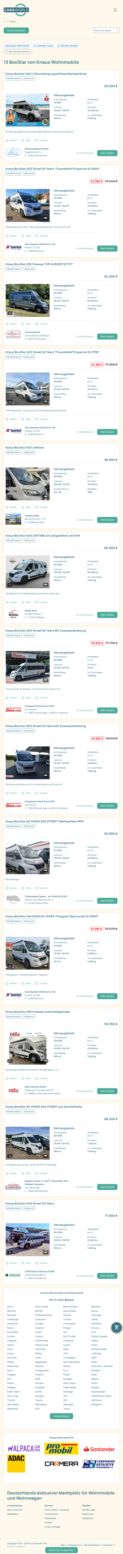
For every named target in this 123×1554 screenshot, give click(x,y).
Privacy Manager (53, 1526)
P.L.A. (66, 1370)
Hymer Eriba (41, 1344)
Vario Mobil (13, 1404)
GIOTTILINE (69, 1336)
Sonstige (68, 1391)
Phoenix (39, 1374)
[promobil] (61, 1448)
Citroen (67, 1319)
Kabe (66, 1349)
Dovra (10, 1327)
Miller (94, 1361)
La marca (11, 1357)
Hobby (94, 1340)
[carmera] (61, 1463)
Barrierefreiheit (91, 1545)
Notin (10, 1370)
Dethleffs (96, 1323)
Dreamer (39, 1327)
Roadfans (40, 1387)
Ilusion (66, 1344)
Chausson (40, 1319)
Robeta (95, 1387)
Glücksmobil (41, 1340)
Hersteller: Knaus (45, 45)
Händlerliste (50, 1518)
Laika (38, 1357)
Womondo (12, 1408)
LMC (65, 1353)
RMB (37, 1379)
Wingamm (96, 1404)
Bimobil (39, 1310)
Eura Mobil (12, 1332)
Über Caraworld (14, 1509)
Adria (10, 1306)
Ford (93, 1332)
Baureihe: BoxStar (69, 45)
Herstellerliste (51, 1513)
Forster (11, 1336)
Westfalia (68, 1404)
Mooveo (39, 1366)
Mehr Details (107, 153)
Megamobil (41, 1361)
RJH (9, 1379)
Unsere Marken (61, 1416)
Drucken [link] (43, 140)
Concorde (12, 1323)
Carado (67, 1315)
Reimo (10, 1383)
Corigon (39, 1323)
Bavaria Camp (70, 1306)
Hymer (10, 1344)
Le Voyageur (69, 1357)
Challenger (13, 1319)
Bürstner (11, 1315)
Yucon (66, 1408)
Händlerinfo (87, 1518)
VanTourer (96, 1400)
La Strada (96, 1353)
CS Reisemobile (43, 1315)
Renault (39, 1383)
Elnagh (66, 1327)
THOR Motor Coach (101, 1396)
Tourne (39, 1400)
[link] (61, 74)
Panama (95, 1370)
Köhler (38, 1353)
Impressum (108, 1545)
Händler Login (88, 1509)
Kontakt (48, 1522)
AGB (62, 1545)
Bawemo (95, 1306)
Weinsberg (41, 1404)
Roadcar (11, 1387)
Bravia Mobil (69, 1310)
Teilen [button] (28, 140)
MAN (93, 1357)
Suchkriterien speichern (61, 1550)
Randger (67, 1379)
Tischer (11, 1400)
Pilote (66, 1374)
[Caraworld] (16, 10)
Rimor (94, 1383)
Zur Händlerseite (84, 153)
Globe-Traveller (99, 1336)
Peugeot (11, 1374)
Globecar (12, 1340)
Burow (94, 1310)
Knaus (10, 1353)
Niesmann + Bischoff (102, 1366)
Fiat (65, 1332)
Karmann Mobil (99, 1349)
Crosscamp (69, 1323)
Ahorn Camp (41, 1306)
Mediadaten (13, 1513)
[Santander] (99, 1448)
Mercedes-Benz (71, 1361)
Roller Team (13, 1391)
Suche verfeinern (16, 30)
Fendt (38, 1332)
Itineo (94, 1344)
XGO (37, 1408)
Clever (94, 1319)
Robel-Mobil (69, 1387)
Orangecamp (42, 1370)
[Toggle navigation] (115, 10)
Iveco (10, 1349)
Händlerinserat (13, 78)
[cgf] (99, 1463)
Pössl (94, 1374)
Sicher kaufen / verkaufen (57, 1509)
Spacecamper (98, 1391)
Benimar (11, 1310)
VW (65, 1400)
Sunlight (39, 1396)
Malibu (10, 1361)
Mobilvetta (12, 1366)
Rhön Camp (69, 1383)
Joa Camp (40, 1349)
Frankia (39, 1336)
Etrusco (95, 1327)
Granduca (68, 1340)
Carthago (96, 1315)
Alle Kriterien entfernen (19, 51)
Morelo (67, 1366)
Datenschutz (74, 1545)
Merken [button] (13, 140)
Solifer (38, 1391)
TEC (65, 1396)
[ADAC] (16, 1463)
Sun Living (12, 1396)
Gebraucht (29, 78)
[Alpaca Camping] (24, 1448)
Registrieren (88, 1513)
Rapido (95, 1379)
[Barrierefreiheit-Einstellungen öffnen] (117, 1327)
